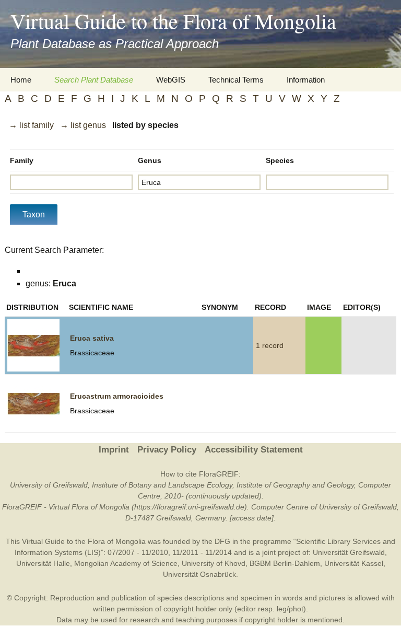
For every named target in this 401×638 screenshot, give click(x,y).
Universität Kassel (353, 563)
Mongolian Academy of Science (126, 563)
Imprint (114, 450)
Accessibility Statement (254, 450)
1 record (270, 345)
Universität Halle (43, 563)
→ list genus (83, 125)
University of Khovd (213, 563)
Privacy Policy (166, 450)
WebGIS (170, 79)
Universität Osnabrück (199, 574)
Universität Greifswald (349, 552)
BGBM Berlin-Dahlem (285, 563)
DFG (222, 541)
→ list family (31, 125)
